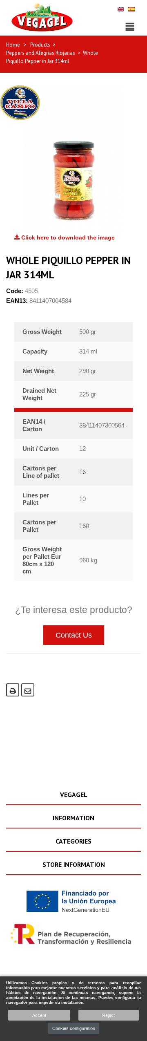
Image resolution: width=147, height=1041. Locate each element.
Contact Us (74, 635)
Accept (39, 1015)
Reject (108, 1015)
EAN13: (17, 300)
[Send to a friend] (27, 689)
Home (13, 44)
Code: (14, 290)
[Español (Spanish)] (131, 9)
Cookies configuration (73, 1028)
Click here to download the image (67, 237)
